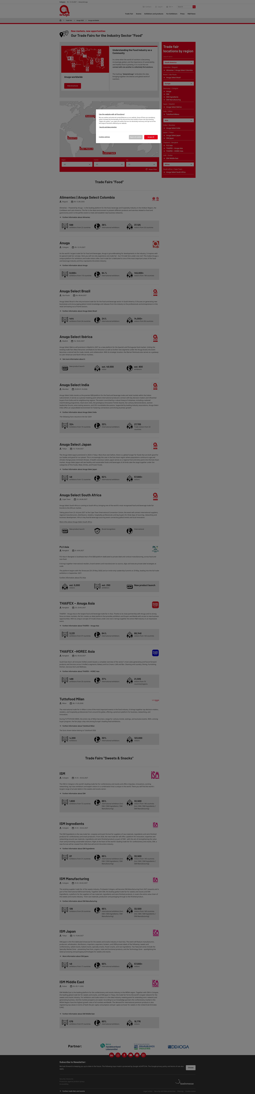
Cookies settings (104, 137)
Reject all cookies (135, 137)
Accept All (151, 137)
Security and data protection (108, 127)
